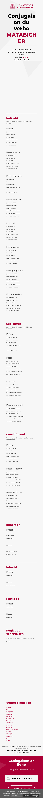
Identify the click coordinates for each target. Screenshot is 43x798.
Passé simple (13, 152)
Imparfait (11, 223)
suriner (8, 732)
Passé (9, 358)
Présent (10, 128)
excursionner (11, 716)
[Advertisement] (21, 88)
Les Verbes (12, 746)
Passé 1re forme (14, 468)
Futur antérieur (14, 294)
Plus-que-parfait (14, 270)
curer (8, 738)
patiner (8, 721)
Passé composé (14, 176)
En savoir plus (16, 796)
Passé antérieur (14, 199)
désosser (9, 736)
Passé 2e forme (14, 492)
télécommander (12, 729)
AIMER (25, 57)
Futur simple (13, 247)
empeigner (10, 718)
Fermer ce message (31, 796)
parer (8, 710)
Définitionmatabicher (13, 750)
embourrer (10, 725)
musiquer (9, 734)
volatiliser (9, 723)
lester (8, 740)
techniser (9, 727)
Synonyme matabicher (29, 750)
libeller (8, 707)
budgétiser (10, 712)
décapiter (9, 714)
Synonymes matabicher (21, 752)
